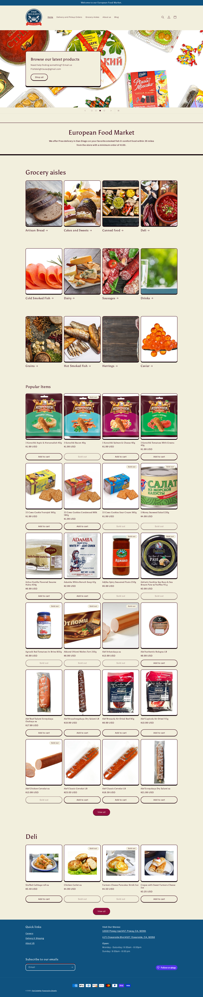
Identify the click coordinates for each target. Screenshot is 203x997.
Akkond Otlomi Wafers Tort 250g (80, 652)
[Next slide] (111, 111)
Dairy (67, 298)
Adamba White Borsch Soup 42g (80, 582)
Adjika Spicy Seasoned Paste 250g (119, 582)
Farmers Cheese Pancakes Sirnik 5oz (120, 885)
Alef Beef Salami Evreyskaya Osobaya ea (39, 720)
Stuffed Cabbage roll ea (37, 885)
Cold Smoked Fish (38, 298)
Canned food (111, 230)
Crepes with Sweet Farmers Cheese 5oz (158, 886)
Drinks (145, 298)
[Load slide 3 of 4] (100, 111)
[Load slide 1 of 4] (92, 111)
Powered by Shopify (49, 990)
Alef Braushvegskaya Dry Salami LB (81, 719)
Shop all (39, 77)
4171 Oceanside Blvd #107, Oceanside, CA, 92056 (128, 937)
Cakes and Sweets (76, 230)
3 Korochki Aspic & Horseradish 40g (44, 443)
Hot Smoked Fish (76, 366)
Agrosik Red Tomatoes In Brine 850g (44, 652)
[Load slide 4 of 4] (104, 111)
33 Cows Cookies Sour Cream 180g (119, 512)
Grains (30, 366)
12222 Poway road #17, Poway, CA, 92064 (124, 931)
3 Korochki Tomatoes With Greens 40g (157, 444)
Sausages (108, 298)
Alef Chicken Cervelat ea (38, 788)
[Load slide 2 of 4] (96, 111)
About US (30, 943)
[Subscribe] (72, 967)
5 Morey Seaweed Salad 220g (155, 512)
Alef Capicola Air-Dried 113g (154, 719)
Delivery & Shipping (35, 938)
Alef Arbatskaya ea (111, 652)
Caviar (145, 366)
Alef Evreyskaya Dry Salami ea (155, 788)
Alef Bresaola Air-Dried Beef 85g (118, 719)
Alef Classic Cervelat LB (76, 788)
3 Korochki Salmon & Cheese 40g (118, 443)
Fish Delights (37, 990)
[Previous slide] (85, 111)
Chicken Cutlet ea (73, 885)
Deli (143, 230)
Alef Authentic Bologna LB (154, 652)
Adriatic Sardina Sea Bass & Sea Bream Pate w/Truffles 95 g (157, 583)
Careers (29, 933)
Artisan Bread (35, 230)
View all (102, 812)
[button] (163, 17)
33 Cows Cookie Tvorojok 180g (41, 512)
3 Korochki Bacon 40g (75, 443)
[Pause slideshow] (118, 111)
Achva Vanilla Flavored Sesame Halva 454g (41, 583)
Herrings (108, 366)
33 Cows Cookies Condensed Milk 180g (80, 513)
